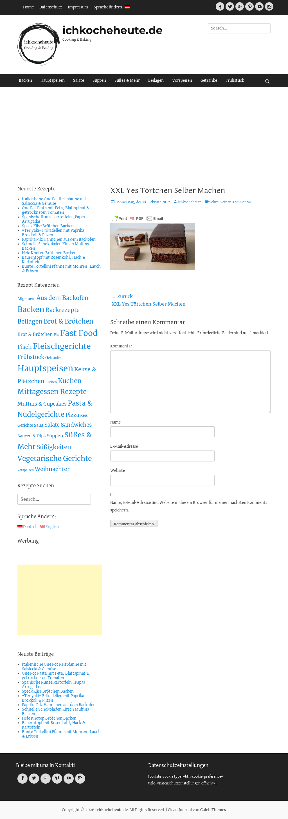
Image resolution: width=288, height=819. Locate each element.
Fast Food (79, 333)
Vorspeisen (182, 80)
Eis (56, 335)
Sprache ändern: (109, 7)
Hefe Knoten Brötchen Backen (49, 253)
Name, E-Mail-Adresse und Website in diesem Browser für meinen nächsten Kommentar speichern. (189, 507)
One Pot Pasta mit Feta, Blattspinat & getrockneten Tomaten (55, 210)
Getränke (209, 80)
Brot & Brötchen (68, 321)
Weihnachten (53, 469)
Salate (78, 80)
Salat (38, 425)
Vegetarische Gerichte (54, 458)
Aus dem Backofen (63, 298)
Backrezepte (63, 310)
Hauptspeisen (52, 80)
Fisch (24, 346)
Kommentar (122, 346)
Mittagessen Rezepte (52, 391)
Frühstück (235, 80)
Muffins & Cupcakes (42, 404)
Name (115, 422)
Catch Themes (213, 809)
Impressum (78, 7)
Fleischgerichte (62, 346)
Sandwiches (76, 424)
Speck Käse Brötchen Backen (48, 226)
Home (28, 7)
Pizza (72, 415)
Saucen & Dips (31, 435)
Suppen (99, 80)
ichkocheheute (189, 202)
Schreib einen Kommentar (230, 202)
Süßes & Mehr (127, 80)
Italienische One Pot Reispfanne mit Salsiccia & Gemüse (54, 201)
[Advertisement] (144, 134)
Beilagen (156, 80)
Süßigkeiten (54, 447)
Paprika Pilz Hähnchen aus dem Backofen (59, 239)
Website (117, 470)
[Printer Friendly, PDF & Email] (137, 218)
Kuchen (51, 382)
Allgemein (26, 299)
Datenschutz (50, 7)
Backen (25, 80)
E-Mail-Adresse (124, 446)
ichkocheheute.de (112, 30)
